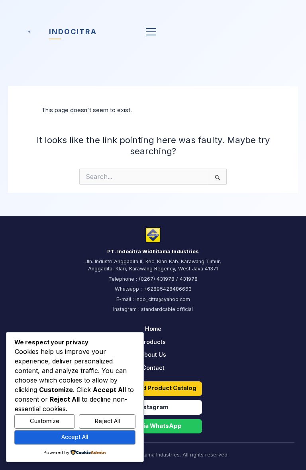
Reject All (107, 421)
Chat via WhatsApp (153, 425)
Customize (44, 421)
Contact (153, 367)
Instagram (153, 407)
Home (153, 328)
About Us (153, 354)
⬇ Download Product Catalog (153, 388)
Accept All (74, 437)
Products (153, 342)
